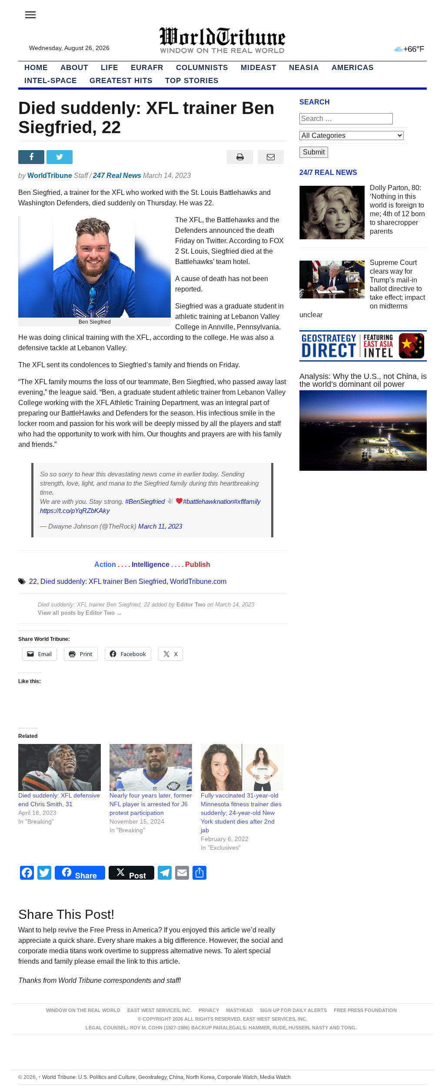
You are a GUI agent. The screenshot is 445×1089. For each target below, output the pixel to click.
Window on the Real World (83, 1010)
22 (33, 581)
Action (105, 564)
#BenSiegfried (145, 501)
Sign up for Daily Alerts (293, 1010)
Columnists (202, 68)
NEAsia (304, 68)
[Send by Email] (271, 157)
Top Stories (192, 81)
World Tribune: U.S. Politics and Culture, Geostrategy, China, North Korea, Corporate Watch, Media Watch (164, 1077)
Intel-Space (50, 81)
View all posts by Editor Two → (80, 613)
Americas (353, 68)
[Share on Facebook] (32, 157)
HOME (36, 68)
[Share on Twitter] (60, 157)
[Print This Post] (240, 157)
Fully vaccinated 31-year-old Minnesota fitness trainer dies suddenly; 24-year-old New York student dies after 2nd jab (241, 813)
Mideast (258, 68)
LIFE (109, 68)
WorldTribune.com (198, 581)
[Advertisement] (363, 553)
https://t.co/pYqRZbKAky (75, 510)
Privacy (209, 1010)
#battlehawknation (208, 501)
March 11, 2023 (160, 526)
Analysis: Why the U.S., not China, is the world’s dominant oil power (363, 380)
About (74, 68)
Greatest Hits (121, 81)
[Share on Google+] (89, 157)
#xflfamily (247, 501)
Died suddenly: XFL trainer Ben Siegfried (103, 581)
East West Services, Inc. (159, 1010)
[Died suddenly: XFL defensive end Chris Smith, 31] (59, 767)
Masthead (239, 1010)
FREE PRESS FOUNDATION (365, 1010)
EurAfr (147, 68)
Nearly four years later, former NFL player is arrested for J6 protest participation (151, 804)
